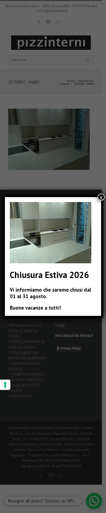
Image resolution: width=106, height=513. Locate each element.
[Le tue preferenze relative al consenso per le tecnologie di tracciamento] (5, 385)
